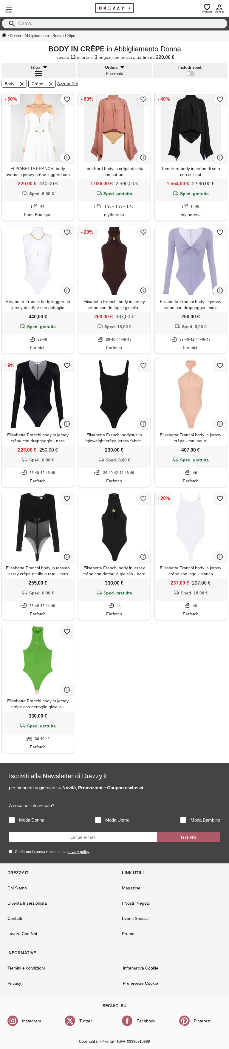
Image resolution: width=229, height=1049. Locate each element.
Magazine (131, 888)
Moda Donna (31, 819)
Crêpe (37, 83)
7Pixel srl (106, 1041)
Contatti (14, 918)
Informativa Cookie (140, 968)
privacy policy (78, 852)
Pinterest (202, 1021)
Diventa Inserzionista (27, 903)
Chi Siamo (17, 888)
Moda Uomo (117, 819)
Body (9, 83)
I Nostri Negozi (136, 903)
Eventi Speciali (135, 918)
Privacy (14, 983)
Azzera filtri (67, 83)
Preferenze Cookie (140, 983)
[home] (4, 35)
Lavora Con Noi (22, 933)
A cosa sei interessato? (31, 805)
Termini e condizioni (26, 968)
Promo (128, 933)
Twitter (85, 1021)
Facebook (146, 1021)
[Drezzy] (114, 8)
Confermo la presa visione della (52, 852)
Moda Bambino (205, 819)
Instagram (31, 1021)
